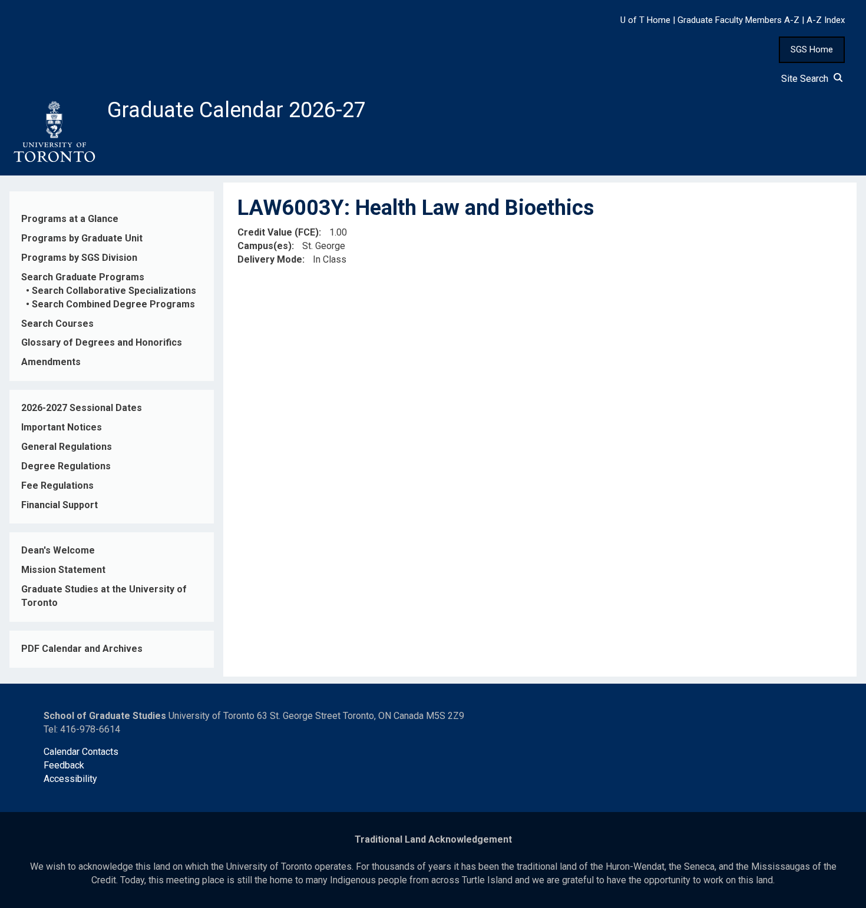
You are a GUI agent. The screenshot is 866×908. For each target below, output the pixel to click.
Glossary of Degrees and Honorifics (101, 342)
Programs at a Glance (69, 218)
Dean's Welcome (58, 550)
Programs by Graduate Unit (82, 238)
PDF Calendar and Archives (82, 648)
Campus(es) (264, 245)
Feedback (64, 765)
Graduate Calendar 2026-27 (236, 110)
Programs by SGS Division (79, 257)
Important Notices (61, 427)
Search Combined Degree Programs (113, 304)
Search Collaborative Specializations (114, 290)
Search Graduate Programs (82, 277)
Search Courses (57, 323)
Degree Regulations (66, 466)
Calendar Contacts (81, 751)
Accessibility (70, 778)
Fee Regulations (57, 485)
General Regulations (66, 446)
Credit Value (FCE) (278, 232)
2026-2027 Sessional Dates (81, 407)
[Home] (53, 131)
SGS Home (812, 49)
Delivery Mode (269, 259)
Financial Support (59, 505)
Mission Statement (63, 569)
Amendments (51, 361)
